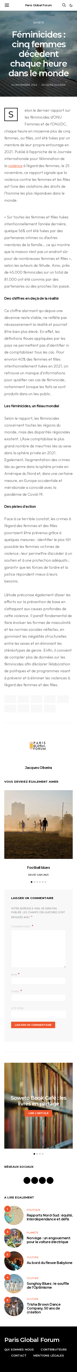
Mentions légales (48, 1355)
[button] (71, 5)
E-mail (16, 991)
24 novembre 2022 (24, 84)
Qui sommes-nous (19, 1349)
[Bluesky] (50, 1180)
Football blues (38, 868)
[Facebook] (27, 1180)
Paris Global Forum (38, 5)
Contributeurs (54, 1349)
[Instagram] (34, 1180)
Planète (32, 1232)
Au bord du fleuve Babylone (49, 1263)
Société (38, 22)
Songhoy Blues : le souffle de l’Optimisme (48, 1286)
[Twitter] (42, 1180)
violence (15, 165)
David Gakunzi (38, 874)
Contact (19, 1355)
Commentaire (21, 926)
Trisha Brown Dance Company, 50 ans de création (44, 1308)
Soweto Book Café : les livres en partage (38, 1101)
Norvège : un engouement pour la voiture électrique (48, 1240)
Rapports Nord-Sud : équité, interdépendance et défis (50, 1217)
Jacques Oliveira (53, 84)
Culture (32, 1257)
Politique (33, 1209)
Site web (17, 1008)
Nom (15, 974)
